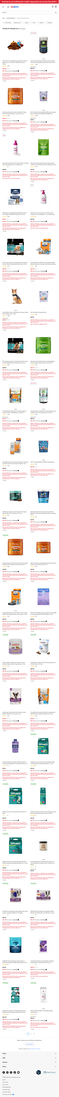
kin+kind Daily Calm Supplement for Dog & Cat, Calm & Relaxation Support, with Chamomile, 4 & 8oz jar (42, 863)
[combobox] (29, 12)
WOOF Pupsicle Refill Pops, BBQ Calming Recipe (42, 462)
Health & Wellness (10, 18)
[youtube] (18, 1072)
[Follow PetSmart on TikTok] (15, 1072)
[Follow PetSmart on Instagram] (7, 1072)
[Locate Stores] (53, 7)
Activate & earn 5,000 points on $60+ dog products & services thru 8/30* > (29, 2)
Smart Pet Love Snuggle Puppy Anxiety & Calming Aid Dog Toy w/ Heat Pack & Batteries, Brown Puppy (14, 62)
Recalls (4, 1079)
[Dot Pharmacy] (48, 1072)
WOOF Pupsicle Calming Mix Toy (38, 312)
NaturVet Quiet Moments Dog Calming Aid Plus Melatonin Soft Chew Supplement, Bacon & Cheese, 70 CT (43, 513)
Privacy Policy (5, 1084)
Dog (3, 18)
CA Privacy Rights (6, 1092)
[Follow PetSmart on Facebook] (3, 1072)
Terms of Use (5, 1082)
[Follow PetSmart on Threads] (11, 1072)
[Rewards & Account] (8, 7)
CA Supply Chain (6, 1089)
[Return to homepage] (15, 7)
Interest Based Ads (6, 1087)
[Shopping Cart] (56, 7)
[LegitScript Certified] (37, 1072)
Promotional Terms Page (35, 1048)
